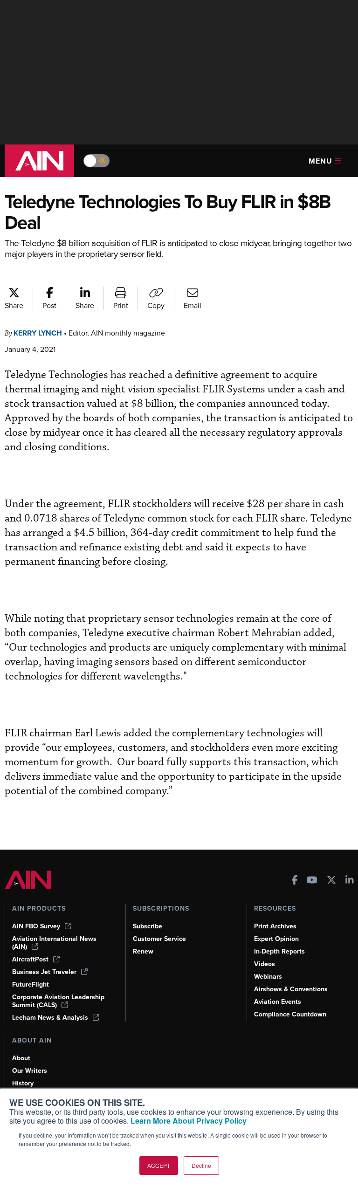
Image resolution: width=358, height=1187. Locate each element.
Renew (143, 951)
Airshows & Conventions (291, 989)
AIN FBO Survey (36, 926)
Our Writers (29, 1071)
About (21, 1058)
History (23, 1083)
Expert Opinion (276, 939)
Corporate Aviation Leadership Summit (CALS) (58, 1001)
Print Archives (275, 926)
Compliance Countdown (290, 1014)
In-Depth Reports (279, 951)
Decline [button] (201, 1165)
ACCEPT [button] (158, 1165)
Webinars (268, 977)
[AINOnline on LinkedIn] (349, 881)
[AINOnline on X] (331, 881)
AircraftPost (30, 959)
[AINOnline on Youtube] (312, 881)
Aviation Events (277, 1002)
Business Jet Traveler (44, 972)
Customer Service (159, 939)
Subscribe (147, 926)
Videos (264, 964)
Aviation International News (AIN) (54, 943)
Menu (320, 161)
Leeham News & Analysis (50, 1018)
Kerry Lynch (38, 333)
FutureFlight (30, 984)
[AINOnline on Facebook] (295, 881)
